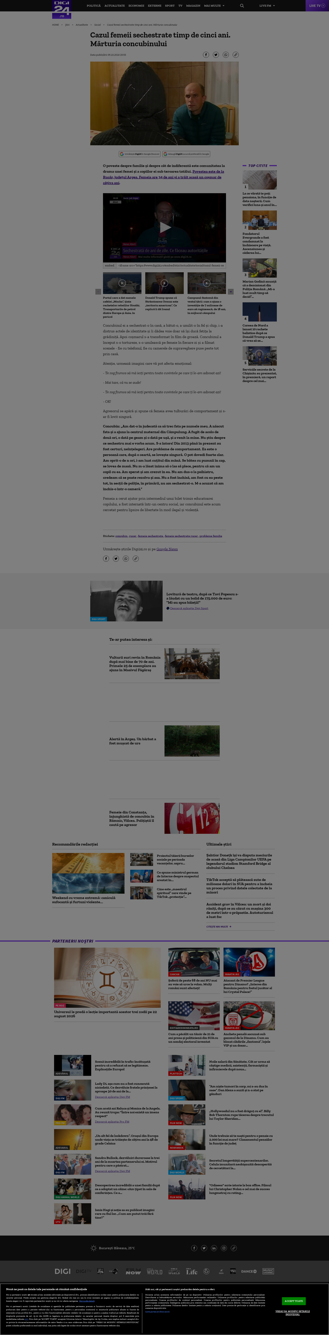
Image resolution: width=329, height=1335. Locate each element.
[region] (164, 1309)
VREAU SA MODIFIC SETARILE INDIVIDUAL (292, 1313)
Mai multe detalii (87, 1301)
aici (26, 1319)
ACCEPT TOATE (294, 1301)
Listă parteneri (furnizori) (157, 1311)
